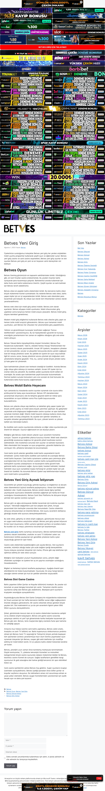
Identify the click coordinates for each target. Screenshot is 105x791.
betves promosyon (86, 515)
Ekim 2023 (82, 408)
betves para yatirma (88, 512)
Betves (8, 689)
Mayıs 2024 (82, 384)
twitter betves (93, 562)
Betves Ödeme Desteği (87, 266)
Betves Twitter (83, 530)
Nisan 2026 (82, 339)
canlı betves (84, 551)
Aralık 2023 (82, 401)
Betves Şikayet (84, 252)
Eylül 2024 (82, 370)
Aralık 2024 (82, 360)
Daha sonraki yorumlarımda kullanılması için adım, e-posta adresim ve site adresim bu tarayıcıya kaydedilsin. (35, 758)
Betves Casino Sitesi (87, 464)
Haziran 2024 (83, 380)
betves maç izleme (85, 506)
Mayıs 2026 (82, 335)
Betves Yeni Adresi (87, 539)
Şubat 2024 (82, 394)
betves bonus (84, 450)
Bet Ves (81, 248)
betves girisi (84, 470)
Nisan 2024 (82, 387)
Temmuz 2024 (84, 377)
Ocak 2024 (82, 398)
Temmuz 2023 (84, 419)
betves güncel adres (88, 488)
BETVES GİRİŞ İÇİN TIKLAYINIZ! (53, 47)
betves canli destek (84, 456)
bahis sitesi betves (85, 441)
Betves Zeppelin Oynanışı (88, 290)
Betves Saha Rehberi (86, 279)
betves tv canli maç (88, 524)
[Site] (26, 80)
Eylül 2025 (82, 342)
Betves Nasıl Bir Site (87, 509)
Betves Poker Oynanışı (87, 272)
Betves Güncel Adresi (13, 693)
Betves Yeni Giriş (21, 691)
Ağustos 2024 (83, 373)
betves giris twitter (85, 473)
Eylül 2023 (82, 412)
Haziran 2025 (83, 346)
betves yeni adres (86, 536)
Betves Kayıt (92, 501)
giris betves (94, 552)
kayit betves (86, 558)
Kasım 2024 (82, 363)
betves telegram (85, 521)
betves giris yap (86, 476)
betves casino (81, 462)
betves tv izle (84, 527)
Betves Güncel (84, 255)
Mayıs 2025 (82, 349)
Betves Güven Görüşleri (87, 286)
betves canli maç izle (88, 459)
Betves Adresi (83, 259)
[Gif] (52, 108)
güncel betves (84, 554)
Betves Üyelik (83, 545)
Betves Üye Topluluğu (87, 269)
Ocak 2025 (82, 356)
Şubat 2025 (82, 353)
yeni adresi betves (84, 564)
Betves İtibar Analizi (86, 283)
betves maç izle (84, 504)
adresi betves (84, 438)
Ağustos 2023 (83, 415)
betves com (82, 467)
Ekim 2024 (82, 367)
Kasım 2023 (82, 405)
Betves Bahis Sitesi (88, 447)
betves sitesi (83, 518)
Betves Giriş (83, 262)
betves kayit (82, 501)
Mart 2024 (82, 391)
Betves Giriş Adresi (12, 696)
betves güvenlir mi (85, 498)
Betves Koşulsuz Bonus (87, 297)
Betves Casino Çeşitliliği (87, 276)
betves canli (83, 453)
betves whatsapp (86, 532)
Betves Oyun (10, 691)
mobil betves (82, 562)
